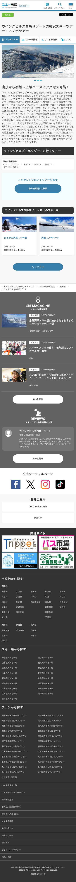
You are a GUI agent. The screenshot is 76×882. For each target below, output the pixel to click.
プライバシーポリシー (11, 850)
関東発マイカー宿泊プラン (13, 726)
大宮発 (19, 592)
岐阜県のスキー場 (45, 678)
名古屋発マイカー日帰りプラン (51, 762)
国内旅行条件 (7, 835)
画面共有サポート (38, 874)
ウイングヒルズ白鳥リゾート (14, 289)
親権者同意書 (7, 800)
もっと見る (38, 399)
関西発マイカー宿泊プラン (13, 746)
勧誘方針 (38, 518)
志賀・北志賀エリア (44, 331)
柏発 (47, 597)
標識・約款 (6, 857)
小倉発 (34, 630)
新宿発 (5, 592)
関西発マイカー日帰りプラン (50, 746)
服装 (31, 385)
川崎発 (34, 597)
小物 (31, 358)
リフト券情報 (51, 39)
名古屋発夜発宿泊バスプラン (50, 757)
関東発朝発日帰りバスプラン (14, 715)
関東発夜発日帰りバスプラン (50, 715)
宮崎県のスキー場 (9, 699)
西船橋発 (49, 607)
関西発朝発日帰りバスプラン (14, 736)
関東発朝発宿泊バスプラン (13, 721)
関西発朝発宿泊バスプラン (49, 741)
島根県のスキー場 (45, 688)
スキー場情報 (31, 39)
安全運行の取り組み (10, 814)
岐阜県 (63, 287)
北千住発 (5, 612)
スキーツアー (11, 39)
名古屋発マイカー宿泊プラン (14, 762)
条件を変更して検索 (38, 188)
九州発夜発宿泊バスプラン (49, 772)
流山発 (48, 602)
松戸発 (48, 592)
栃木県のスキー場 (9, 668)
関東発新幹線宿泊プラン (12, 731)
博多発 (34, 636)
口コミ (67, 39)
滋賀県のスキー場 (45, 683)
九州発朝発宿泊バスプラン (13, 772)
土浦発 (62, 607)
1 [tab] (35, 80)
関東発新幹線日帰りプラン (49, 731)
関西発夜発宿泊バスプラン (13, 741)
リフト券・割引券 (9, 777)
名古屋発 (20, 630)
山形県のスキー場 (9, 663)
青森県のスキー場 (9, 658)
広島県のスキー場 (9, 694)
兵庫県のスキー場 (9, 688)
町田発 (5, 607)
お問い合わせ (7, 828)
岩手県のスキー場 (45, 658)
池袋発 (5, 602)
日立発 (62, 597)
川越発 (19, 597)
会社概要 (5, 843)
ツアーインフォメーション (13, 792)
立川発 (5, 617)
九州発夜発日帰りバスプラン (50, 767)
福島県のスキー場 (45, 663)
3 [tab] (41, 80)
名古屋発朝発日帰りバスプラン (15, 751)
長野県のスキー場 (45, 673)
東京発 (5, 597)
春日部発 (20, 612)
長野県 (32, 331)
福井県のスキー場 (9, 683)
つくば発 (63, 602)
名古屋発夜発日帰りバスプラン (51, 751)
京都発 (5, 636)
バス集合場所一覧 (9, 785)
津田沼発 (49, 612)
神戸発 (5, 641)
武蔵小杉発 (35, 602)
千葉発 (48, 617)
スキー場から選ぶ (47, 287)
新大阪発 (5, 630)
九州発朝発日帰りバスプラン (14, 767)
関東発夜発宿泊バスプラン (49, 721)
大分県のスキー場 (45, 694)
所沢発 (19, 602)
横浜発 (34, 592)
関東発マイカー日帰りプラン (50, 726)
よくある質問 (7, 821)
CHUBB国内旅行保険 (38, 506)
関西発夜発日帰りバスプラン (50, 736)
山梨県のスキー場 (9, 673)
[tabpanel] (38, 61)
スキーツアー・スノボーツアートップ (18, 287)
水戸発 (62, 592)
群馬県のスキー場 (45, 668)
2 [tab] (38, 80)
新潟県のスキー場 (9, 678)
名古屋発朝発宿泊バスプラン (14, 757)
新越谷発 (20, 607)
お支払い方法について (11, 807)
